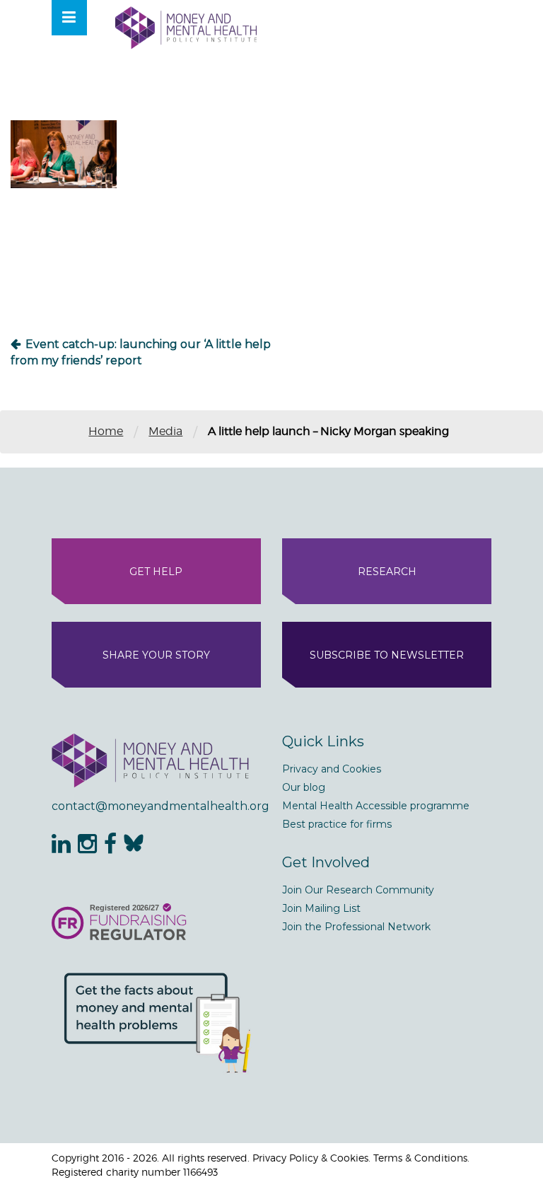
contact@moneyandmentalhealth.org (156, 806)
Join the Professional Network (356, 926)
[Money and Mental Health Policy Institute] (186, 27)
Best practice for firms (337, 824)
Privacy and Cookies (331, 769)
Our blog (303, 787)
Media (165, 431)
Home (105, 431)
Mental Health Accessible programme (375, 805)
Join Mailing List (321, 908)
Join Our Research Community (358, 890)
